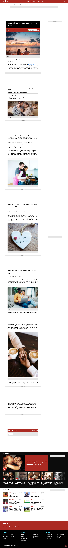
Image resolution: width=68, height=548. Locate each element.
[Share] (38, 30)
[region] (34, 479)
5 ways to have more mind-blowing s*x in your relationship (33, 483)
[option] (8, 479)
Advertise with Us (24, 536)
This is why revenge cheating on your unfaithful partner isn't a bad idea (46, 483)
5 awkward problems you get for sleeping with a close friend (35, 463)
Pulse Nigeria (48, 534)
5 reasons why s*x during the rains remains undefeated (8, 483)
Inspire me (10, 433)
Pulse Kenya (48, 536)
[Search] (64, 1)
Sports (42, 1)
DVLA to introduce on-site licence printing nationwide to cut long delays (36, 502)
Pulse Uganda (48, 538)
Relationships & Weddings (11, 4)
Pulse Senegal (60, 534)
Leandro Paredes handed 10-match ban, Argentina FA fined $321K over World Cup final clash (15, 509)
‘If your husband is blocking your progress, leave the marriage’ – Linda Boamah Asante (15, 495)
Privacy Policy (23, 540)
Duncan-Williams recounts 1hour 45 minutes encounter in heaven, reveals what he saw (37, 495)
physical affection (32, 64)
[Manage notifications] (66, 546)
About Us (22, 534)
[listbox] (34, 479)
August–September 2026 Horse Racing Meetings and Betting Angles (37, 509)
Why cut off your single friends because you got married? (58, 483)
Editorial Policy (35, 534)
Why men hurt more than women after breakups (20, 483)
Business (12, 536)
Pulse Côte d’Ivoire (59, 537)
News (28, 1)
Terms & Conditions (24, 538)
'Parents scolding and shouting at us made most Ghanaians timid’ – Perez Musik (15, 502)
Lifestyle (38, 1)
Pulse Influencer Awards (36, 537)
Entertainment (33, 1)
